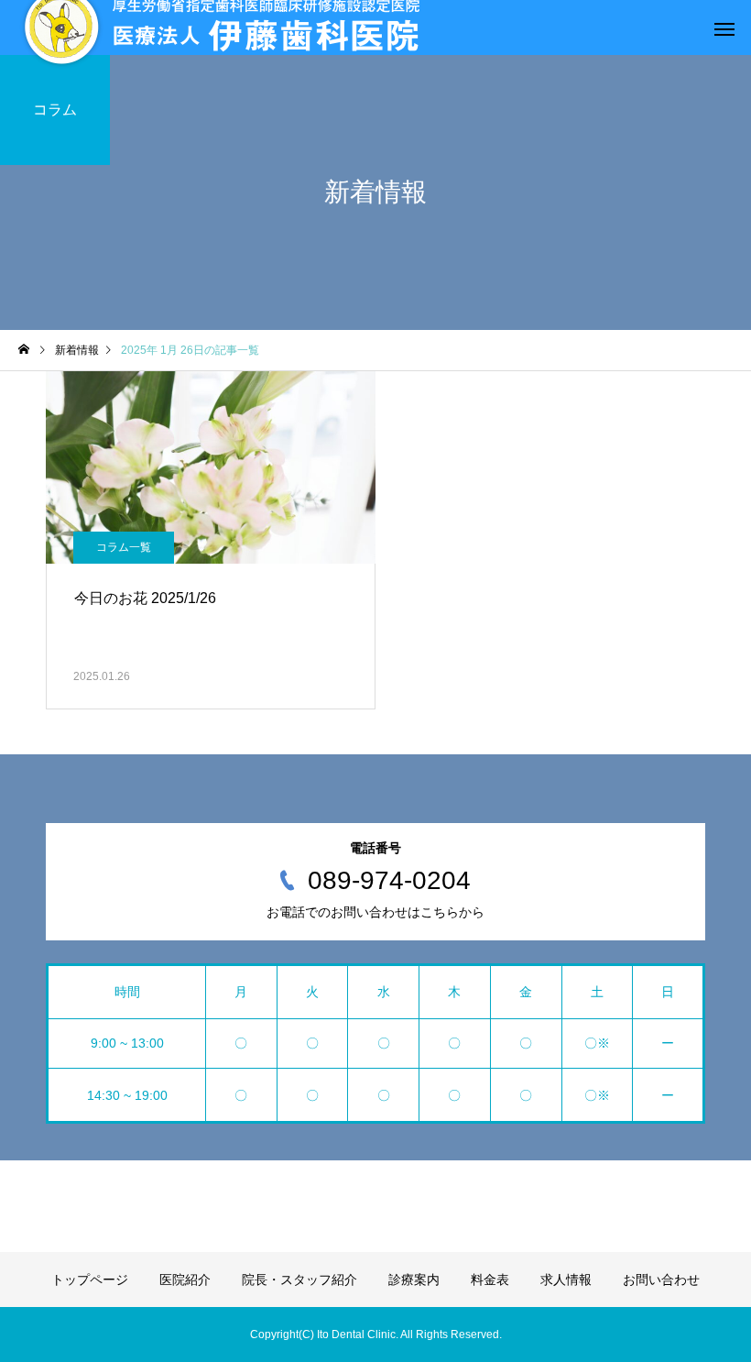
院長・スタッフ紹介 (299, 1279)
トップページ (89, 1279)
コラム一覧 (123, 547)
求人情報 (566, 1279)
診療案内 (414, 1279)
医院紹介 (185, 1279)
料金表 (490, 1279)
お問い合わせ (661, 1279)
